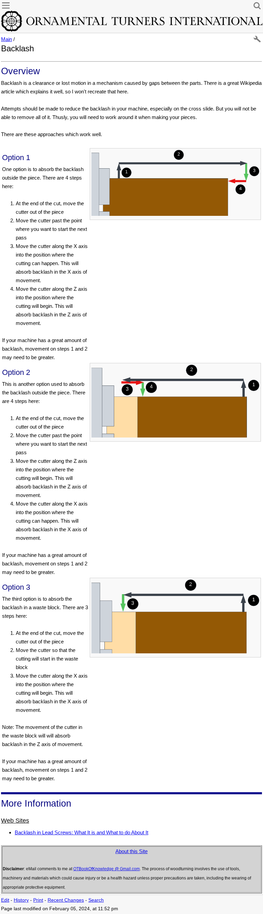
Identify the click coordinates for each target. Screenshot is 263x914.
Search (96, 900)
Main (6, 39)
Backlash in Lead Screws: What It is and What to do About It (81, 832)
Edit (5, 900)
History (21, 900)
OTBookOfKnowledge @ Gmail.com (106, 868)
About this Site (131, 851)
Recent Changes (66, 900)
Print (38, 900)
